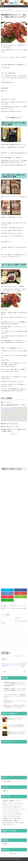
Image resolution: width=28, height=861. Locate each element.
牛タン (21, 608)
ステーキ (21, 803)
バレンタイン (15, 807)
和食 (5, 606)
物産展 (18, 822)
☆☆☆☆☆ (10, 803)
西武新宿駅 (22, 822)
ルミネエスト (5, 813)
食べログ (13, 824)
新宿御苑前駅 (5, 820)
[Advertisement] (14, 449)
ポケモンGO (23, 809)
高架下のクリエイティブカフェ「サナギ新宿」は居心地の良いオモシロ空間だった (16, 733)
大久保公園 (17, 816)
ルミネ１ (10, 813)
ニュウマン (15, 805)
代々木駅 (9, 816)
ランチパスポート (16, 811)
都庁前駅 (4, 824)
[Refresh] (10, 652)
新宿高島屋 (15, 820)
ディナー (11, 608)
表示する (19, 117)
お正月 (15, 803)
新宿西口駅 (10, 820)
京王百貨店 (5, 816)
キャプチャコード (18, 655)
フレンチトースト (17, 809)
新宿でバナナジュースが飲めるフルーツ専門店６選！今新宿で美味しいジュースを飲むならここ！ (14, 706)
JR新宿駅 (3, 608)
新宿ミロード (11, 818)
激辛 (11, 822)
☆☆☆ (19, 800)
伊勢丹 (13, 816)
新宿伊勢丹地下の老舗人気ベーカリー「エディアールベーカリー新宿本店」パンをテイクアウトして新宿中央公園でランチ (14, 684)
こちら (8, 843)
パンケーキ (4, 809)
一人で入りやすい (17, 813)
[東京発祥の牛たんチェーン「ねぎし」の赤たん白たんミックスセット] (14, 32)
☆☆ (16, 800)
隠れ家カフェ (9, 824)
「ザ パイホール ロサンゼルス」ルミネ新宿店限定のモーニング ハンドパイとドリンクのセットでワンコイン (15, 696)
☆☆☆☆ (7, 608)
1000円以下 (5, 800)
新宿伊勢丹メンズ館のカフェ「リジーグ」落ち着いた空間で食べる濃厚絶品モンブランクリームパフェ (14, 690)
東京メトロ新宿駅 (16, 608)
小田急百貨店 (5, 818)
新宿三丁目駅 (17, 818)
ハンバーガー (5, 807)
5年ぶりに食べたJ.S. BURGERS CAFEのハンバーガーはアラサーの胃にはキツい (20, 665)
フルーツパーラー (10, 809)
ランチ (11, 811)
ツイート (4, 834)
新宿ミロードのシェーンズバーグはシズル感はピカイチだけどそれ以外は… (7, 665)
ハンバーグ (10, 807)
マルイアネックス (5, 811)
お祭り (18, 803)
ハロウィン (20, 805)
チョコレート (5, 805)
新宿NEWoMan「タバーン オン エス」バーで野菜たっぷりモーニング (14, 701)
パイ (20, 807)
